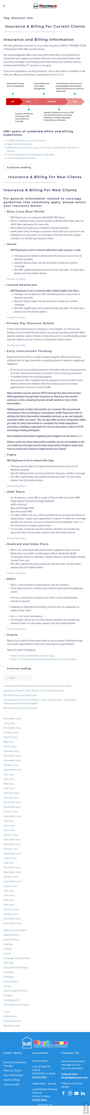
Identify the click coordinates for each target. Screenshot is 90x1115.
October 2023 (11, 765)
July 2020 (9, 890)
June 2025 (9, 723)
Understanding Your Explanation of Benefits (31, 154)
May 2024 (9, 741)
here (81, 522)
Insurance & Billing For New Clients (45, 177)
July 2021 (9, 862)
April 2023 (9, 788)
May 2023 (9, 783)
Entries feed (10, 1016)
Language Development (17, 958)
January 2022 (11, 834)
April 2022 (9, 830)
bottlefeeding (11, 935)
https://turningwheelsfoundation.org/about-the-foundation (43, 659)
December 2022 (12, 802)
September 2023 (13, 769)
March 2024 (10, 746)
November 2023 (12, 760)
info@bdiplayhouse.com (74, 1077)
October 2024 (11, 732)
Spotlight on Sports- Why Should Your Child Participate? (34, 690)
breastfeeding (11, 939)
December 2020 (12, 867)
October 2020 (11, 876)
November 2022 (12, 807)
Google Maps (39, 1077)
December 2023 (12, 755)
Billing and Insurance (48, 32)
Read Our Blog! (12, 1079)
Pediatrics (9, 976)
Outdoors (9, 972)
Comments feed (12, 1021)
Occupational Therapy (16, 967)
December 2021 (12, 839)
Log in (7, 1011)
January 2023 (11, 797)
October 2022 (11, 811)
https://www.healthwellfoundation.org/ (32, 655)
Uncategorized (12, 1000)
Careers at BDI (11, 1084)
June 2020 (9, 895)
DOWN (86, 1111)
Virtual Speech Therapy (16, 1004)
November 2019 (12, 923)
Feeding (8, 944)
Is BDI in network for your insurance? (27, 140)
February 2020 (11, 909)
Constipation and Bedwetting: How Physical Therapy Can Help (37, 686)
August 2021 (10, 858)
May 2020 (9, 900)
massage (8, 962)
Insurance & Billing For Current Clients (45, 26)
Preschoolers (11, 981)
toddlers (8, 995)
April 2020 (9, 904)
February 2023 (11, 793)
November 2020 (12, 872)
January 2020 (11, 914)
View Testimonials (13, 1075)
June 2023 (9, 779)
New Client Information (19, 144)
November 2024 (12, 727)
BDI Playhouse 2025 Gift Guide (20, 695)
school (7, 986)
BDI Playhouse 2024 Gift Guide (20, 708)
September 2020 (13, 881)
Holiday (8, 948)
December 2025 (12, 718)
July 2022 (9, 820)
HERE (61, 74)
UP (86, 1105)
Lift (50, 1104)
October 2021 (11, 848)
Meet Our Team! (12, 1070)
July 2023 (9, 774)
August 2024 (10, 737)
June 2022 (9, 825)
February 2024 (11, 751)
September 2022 (13, 816)
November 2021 (12, 844)
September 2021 (12, 853)
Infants (7, 953)
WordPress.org (12, 1025)
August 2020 (10, 886)
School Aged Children (16, 990)
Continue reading (19, 167)
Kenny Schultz (16, 32)
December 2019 (12, 918)
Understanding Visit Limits (21, 158)
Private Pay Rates (16, 279)
